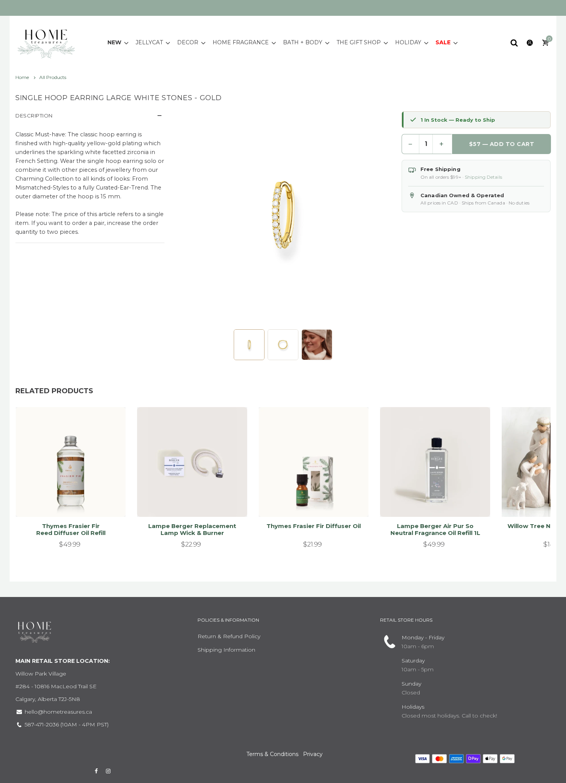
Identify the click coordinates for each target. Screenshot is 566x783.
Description (34, 115)
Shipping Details (483, 177)
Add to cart (67, 501)
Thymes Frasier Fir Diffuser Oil (313, 526)
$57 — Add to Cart (501, 144)
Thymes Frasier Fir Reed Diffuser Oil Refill (70, 529)
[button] (249, 344)
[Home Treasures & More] (46, 42)
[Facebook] (96, 771)
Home (22, 77)
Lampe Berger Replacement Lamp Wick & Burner (192, 529)
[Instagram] (108, 771)
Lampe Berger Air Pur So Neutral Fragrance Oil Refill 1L (435, 529)
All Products (52, 77)
